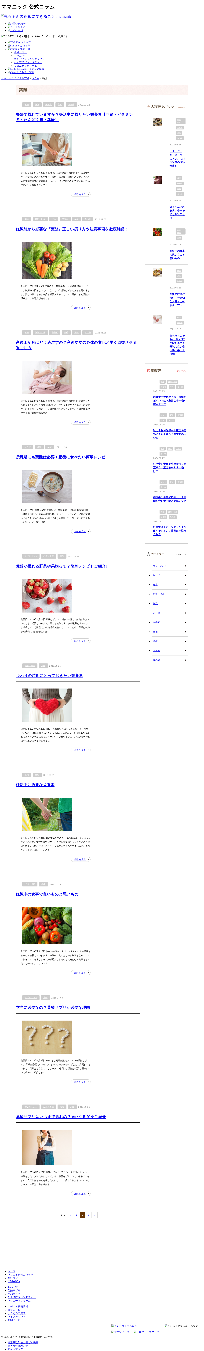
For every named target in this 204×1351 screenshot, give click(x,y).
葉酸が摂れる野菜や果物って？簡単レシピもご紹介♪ (62, 566)
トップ (11, 1271)
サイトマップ (15, 1349)
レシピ (28, 447)
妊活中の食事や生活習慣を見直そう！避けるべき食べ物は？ (169, 467)
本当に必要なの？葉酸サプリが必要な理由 (53, 1007)
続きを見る (80, 194)
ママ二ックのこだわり (20, 1274)
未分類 (156, 613)
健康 (27, 104)
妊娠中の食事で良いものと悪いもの (47, 894)
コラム (35, 78)
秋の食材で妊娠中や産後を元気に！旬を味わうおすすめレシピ (169, 434)
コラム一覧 (14, 1310)
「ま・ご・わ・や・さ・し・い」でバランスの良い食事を (177, 158)
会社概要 (13, 1278)
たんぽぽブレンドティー (28, 62)
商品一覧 (13, 1287)
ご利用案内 (14, 1281)
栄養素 (48, 104)
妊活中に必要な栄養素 (35, 785)
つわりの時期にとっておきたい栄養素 (49, 675)
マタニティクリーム (25, 65)
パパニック (14, 1294)
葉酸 (60, 104)
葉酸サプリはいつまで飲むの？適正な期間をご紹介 (61, 1116)
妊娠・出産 (40, 219)
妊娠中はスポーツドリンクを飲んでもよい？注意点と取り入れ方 (169, 531)
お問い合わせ (15, 1320)
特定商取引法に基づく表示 (23, 1342)
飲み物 (179, 281)
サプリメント (31, 556)
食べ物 (71, 104)
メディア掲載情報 (18, 1306)
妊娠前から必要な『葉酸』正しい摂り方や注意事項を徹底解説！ (72, 229)
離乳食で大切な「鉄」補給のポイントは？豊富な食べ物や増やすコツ (169, 400)
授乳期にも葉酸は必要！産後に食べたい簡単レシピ (61, 457)
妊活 (37, 104)
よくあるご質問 (17, 1313)
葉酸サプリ (20, 52)
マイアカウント (17, 1316)
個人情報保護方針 (18, 1345)
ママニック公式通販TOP (15, 78)
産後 (66, 332)
